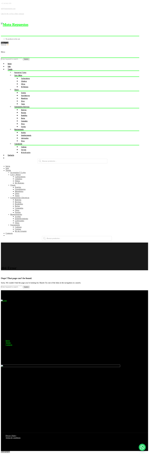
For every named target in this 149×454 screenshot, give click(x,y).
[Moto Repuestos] (14, 24)
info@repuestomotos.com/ (8, 8)
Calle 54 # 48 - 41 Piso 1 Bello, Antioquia (12, 14)
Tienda (8, 343)
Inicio (8, 341)
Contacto (9, 345)
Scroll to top (5, 452)
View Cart (4, 43)
